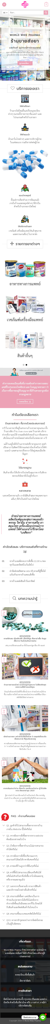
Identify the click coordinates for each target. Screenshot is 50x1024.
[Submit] (46, 12)
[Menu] (4, 4)
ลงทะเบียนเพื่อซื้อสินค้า (25, 974)
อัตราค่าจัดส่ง (25, 980)
